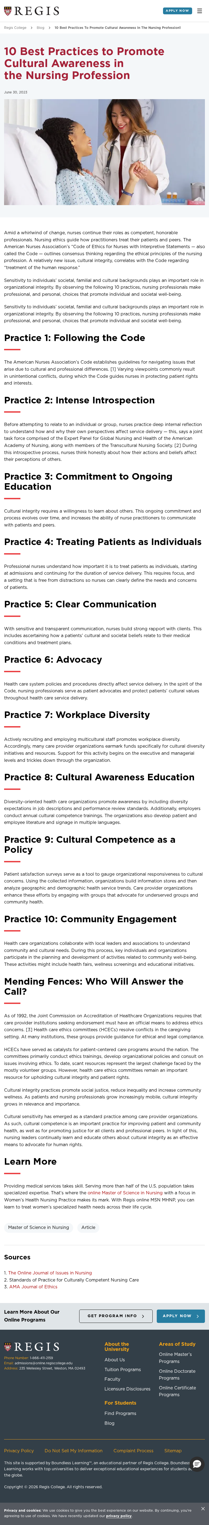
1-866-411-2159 (41, 1358)
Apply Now (177, 10)
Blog (40, 27)
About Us (114, 1360)
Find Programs (120, 1413)
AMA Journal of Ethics (33, 1287)
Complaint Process (133, 1451)
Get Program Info (112, 1316)
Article (88, 1227)
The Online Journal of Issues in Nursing (50, 1273)
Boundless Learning (70, 1463)
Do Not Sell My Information (74, 1451)
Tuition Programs (122, 1370)
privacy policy (119, 1516)
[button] (197, 1464)
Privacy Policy (19, 1451)
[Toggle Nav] (199, 10)
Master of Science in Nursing (38, 1227)
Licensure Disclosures (127, 1389)
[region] (104, 1514)
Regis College (15, 27)
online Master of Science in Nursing (125, 1193)
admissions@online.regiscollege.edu (43, 1363)
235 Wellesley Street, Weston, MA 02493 (52, 1368)
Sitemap (173, 1451)
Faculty (112, 1379)
